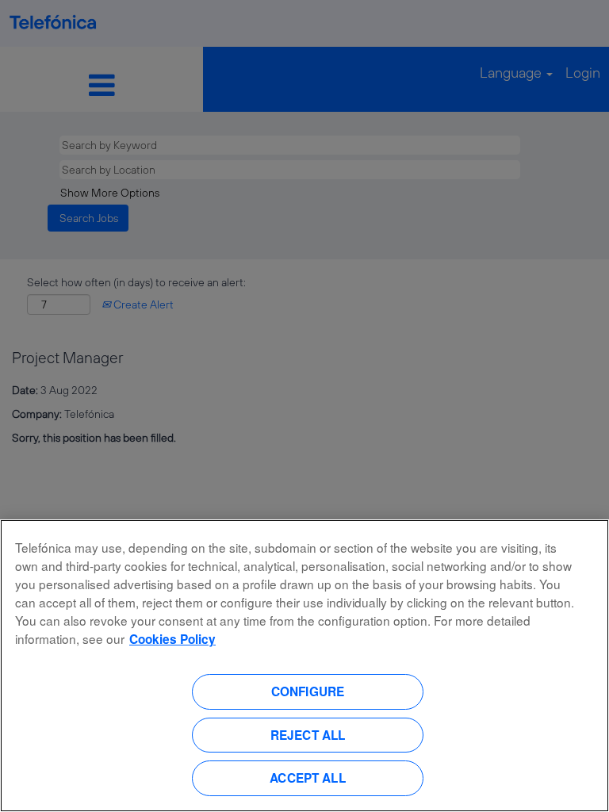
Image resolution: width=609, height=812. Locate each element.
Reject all (308, 735)
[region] (304, 665)
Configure (307, 691)
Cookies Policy (172, 639)
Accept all (308, 778)
